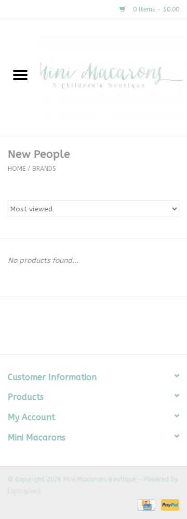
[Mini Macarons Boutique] (114, 76)
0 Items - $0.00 (155, 9)
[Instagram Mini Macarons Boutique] (103, 330)
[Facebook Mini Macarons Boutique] (84, 330)
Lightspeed (24, 491)
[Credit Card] (145, 504)
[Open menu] (20, 74)
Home (16, 168)
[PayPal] (168, 504)
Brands (44, 168)
